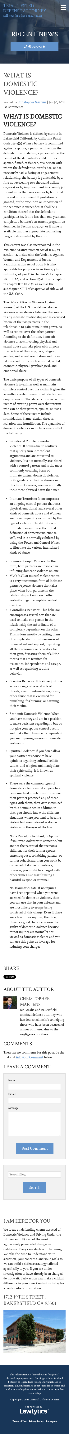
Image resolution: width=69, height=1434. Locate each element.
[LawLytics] (34, 1410)
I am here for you (26, 1221)
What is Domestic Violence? (21, 84)
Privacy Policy (36, 1421)
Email (12, 1094)
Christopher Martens (32, 102)
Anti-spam (51, 1421)
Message (13, 1108)
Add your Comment (29, 1057)
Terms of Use (19, 1421)
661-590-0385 (36, 46)
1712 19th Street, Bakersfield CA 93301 (30, 1300)
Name (12, 1080)
